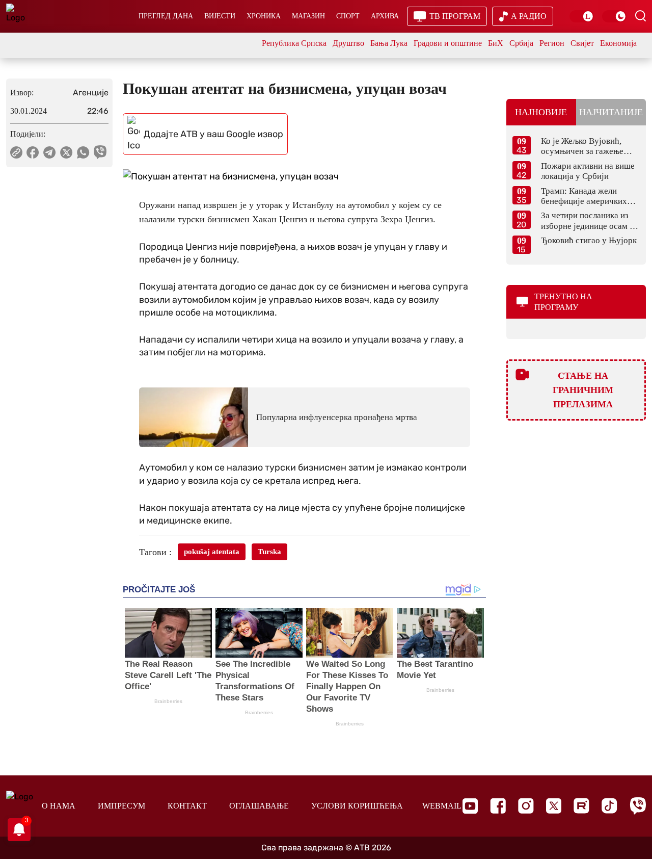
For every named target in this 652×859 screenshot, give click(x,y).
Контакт (187, 805)
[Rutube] (581, 806)
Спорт (348, 16)
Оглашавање (259, 805)
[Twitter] (553, 806)
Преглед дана (166, 16)
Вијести (219, 16)
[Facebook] (498, 806)
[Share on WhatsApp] (83, 152)
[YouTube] (470, 806)
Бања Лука (389, 43)
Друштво (348, 43)
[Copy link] (16, 152)
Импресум (121, 805)
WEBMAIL (441, 805)
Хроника (264, 16)
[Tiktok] (609, 806)
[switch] (581, 16)
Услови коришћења (357, 805)
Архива (385, 16)
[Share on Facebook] (32, 152)
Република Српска (294, 43)
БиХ (495, 43)
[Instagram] (526, 806)
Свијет (582, 43)
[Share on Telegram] (49, 152)
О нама (58, 805)
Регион (551, 43)
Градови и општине (448, 43)
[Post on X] (66, 152)
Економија (618, 43)
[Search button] (640, 15)
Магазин (308, 16)
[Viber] (638, 806)
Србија (521, 43)
